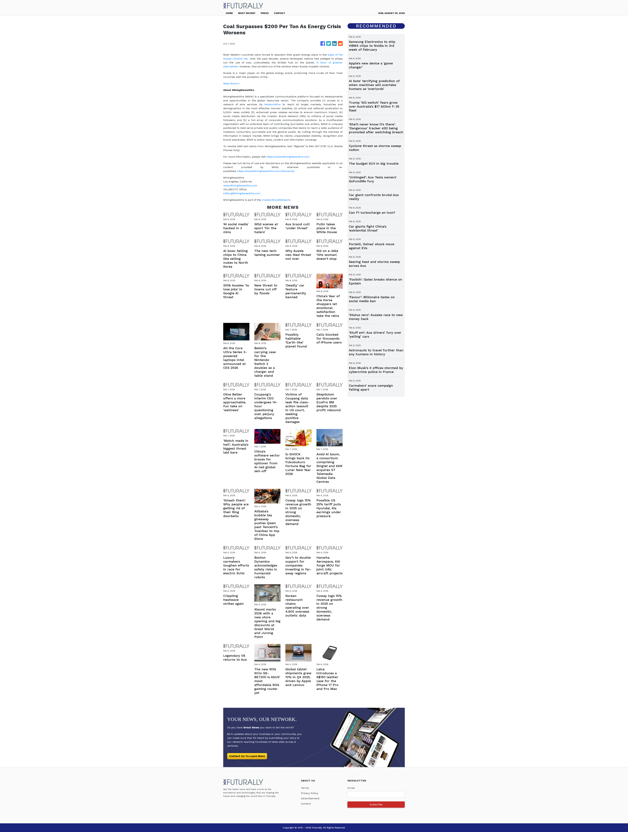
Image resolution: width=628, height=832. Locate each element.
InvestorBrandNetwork (276, 199)
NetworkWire (272, 104)
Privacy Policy (309, 793)
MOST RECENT (246, 13)
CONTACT (279, 13)
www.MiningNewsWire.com (240, 185)
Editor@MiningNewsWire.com (241, 193)
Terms (305, 787)
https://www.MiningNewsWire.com (288, 156)
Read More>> (231, 83)
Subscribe (376, 804)
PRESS (265, 13)
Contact (306, 803)
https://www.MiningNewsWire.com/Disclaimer (266, 171)
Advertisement (310, 798)
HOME (229, 13)
